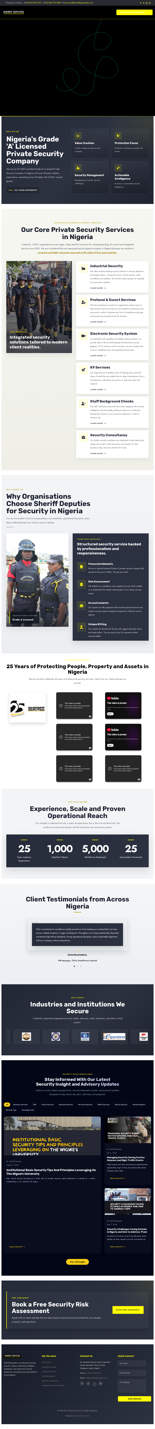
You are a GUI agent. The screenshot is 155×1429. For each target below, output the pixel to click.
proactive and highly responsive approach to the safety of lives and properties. (77, 252)
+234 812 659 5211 (93, 1373)
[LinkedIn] (100, 1383)
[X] (94, 1384)
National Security (66, 1104)
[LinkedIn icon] (147, 3)
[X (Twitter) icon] (144, 3)
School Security (121, 1104)
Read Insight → (17, 1247)
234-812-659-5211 (33, 2)
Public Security (103, 1104)
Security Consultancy (50, 1381)
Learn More (96, 288)
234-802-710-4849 (53, 2)
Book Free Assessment (128, 1310)
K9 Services (46, 1362)
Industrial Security (49, 1367)
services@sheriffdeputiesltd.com (79, 2)
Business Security (20, 1104)
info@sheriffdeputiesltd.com (96, 1378)
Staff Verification (48, 1376)
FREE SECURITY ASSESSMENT (133, 12)
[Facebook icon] (141, 3)
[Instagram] (88, 1383)
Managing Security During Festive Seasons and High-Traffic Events (126, 1159)
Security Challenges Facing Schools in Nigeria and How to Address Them (127, 1230)
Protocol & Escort (48, 1372)
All (7, 1104)
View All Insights (77, 1261)
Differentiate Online (82, 1416)
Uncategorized (28, 1110)
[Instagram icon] (150, 3)
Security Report (139, 1104)
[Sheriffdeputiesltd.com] (13, 12)
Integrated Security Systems (53, 1385)
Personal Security (85, 1104)
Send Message (134, 1399)
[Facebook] (82, 1383)
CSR (34, 1104)
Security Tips (11, 1110)
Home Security (48, 1104)
